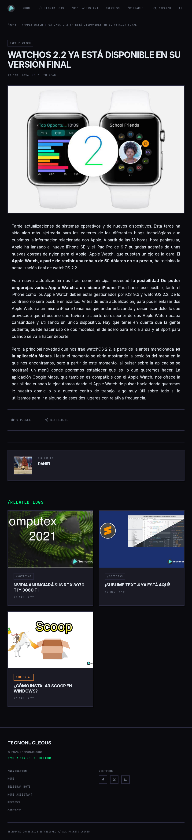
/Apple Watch (32, 24)
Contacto (14, 810)
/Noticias (24, 576)
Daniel (44, 463)
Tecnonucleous (29, 743)
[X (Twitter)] (114, 779)
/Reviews (113, 8)
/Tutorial (24, 677)
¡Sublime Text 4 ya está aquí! (137, 584)
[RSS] (125, 779)
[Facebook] (103, 779)
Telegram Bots (19, 787)
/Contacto (135, 8)
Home (11, 779)
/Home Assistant (84, 8)
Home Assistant (19, 795)
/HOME (11, 24)
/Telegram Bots (51, 8)
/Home (27, 8)
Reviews (13, 802)
